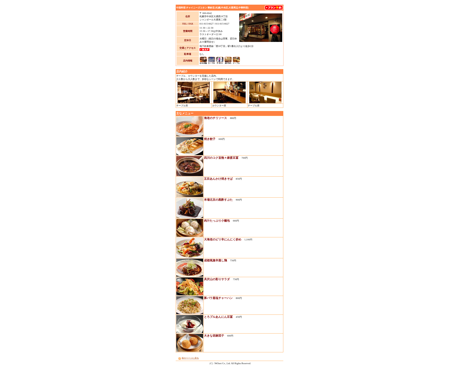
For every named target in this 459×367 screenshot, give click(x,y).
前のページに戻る (190, 358)
